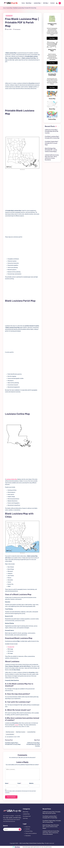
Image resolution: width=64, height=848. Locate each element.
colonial (16, 724)
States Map (52, 98)
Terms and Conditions (31, 833)
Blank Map (52, 109)
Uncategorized (9, 15)
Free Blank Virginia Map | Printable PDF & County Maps (51, 143)
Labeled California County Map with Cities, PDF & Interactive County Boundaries (52, 157)
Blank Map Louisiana (10, 731)
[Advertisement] (22, 42)
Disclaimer (28, 835)
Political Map (52, 119)
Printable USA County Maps (52, 74)
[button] (20, 829)
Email (19, 783)
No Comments (17, 29)
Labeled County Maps (52, 24)
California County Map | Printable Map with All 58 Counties (51, 131)
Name (7, 783)
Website (31, 783)
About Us (27, 826)
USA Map (25, 818)
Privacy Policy (29, 831)
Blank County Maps (52, 50)
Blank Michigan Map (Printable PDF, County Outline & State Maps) (51, 150)
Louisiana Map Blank (10, 734)
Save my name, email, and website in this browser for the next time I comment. (20, 791)
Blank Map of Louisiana (20, 731)
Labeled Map (26, 814)
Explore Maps (9, 7)
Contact (27, 829)
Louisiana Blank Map (31, 731)
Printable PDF (11, 647)
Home (4, 7)
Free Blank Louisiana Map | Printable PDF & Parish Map (52, 137)
